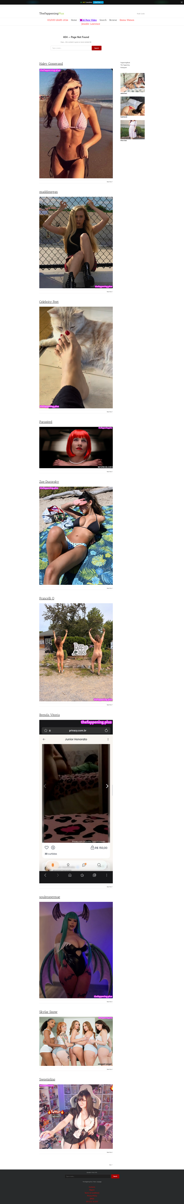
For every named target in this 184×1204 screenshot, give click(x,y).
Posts (94, 1181)
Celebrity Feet (49, 302)
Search (96, 48)
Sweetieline (47, 1079)
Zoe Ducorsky (49, 482)
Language (99, 1181)
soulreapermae (49, 897)
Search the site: (92, 1172)
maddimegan (48, 192)
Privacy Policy (92, 1196)
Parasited (45, 422)
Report (92, 1190)
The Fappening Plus (87, 1181)
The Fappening (125, 65)
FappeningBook (125, 62)
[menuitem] (57, 20)
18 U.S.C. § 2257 (92, 1201)
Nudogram (123, 67)
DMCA (92, 1199)
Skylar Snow (48, 1012)
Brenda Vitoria (49, 715)
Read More (109, 181)
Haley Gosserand (51, 64)
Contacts (92, 1187)
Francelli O (46, 598)
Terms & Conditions (92, 1193)
